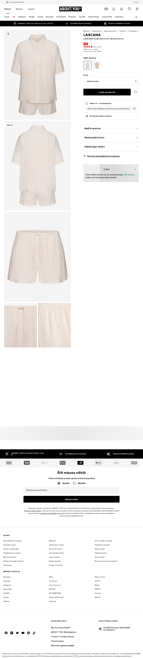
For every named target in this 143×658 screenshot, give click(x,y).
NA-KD (97, 597)
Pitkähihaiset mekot (12, 553)
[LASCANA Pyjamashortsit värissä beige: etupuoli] (37, 75)
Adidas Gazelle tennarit (13, 561)
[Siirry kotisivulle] (18, 622)
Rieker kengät (55, 561)
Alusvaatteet (110, 31)
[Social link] (6, 633)
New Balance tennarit (12, 541)
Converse (53, 581)
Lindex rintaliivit (56, 565)
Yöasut (122, 31)
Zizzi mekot (100, 557)
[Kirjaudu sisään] (113, 9)
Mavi (51, 577)
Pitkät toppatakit (11, 549)
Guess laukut (54, 557)
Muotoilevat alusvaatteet (106, 561)
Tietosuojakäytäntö (32, 511)
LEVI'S (97, 581)
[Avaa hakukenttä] (135, 17)
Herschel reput (9, 545)
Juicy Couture (55, 585)
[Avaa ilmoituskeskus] (121, 9)
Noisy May (7, 589)
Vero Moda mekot (56, 553)
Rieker (97, 585)
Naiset (7, 9)
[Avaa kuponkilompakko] (106, 9)
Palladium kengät (102, 545)
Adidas (6, 601)
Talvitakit (7, 565)
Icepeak (6, 581)
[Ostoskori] (137, 9)
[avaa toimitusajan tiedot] (134, 108)
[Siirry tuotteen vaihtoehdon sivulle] (87, 65)
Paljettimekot (101, 553)
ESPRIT (98, 589)
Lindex (6, 597)
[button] (111, 81)
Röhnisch (52, 601)
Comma (98, 593)
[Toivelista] (129, 9)
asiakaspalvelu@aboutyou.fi (52, 513)
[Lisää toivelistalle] (135, 92)
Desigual (7, 585)
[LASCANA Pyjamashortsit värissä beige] (37, 257)
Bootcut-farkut (55, 549)
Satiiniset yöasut (56, 545)
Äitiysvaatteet (9, 557)
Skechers (7, 577)
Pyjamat (132, 31)
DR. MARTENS (55, 593)
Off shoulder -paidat (103, 541)
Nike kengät (100, 549)
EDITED (52, 589)
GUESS (6, 593)
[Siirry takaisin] (8, 34)
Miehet (19, 9)
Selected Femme (56, 597)
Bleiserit (52, 541)
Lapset (31, 9)
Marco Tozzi (100, 577)
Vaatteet (96, 31)
